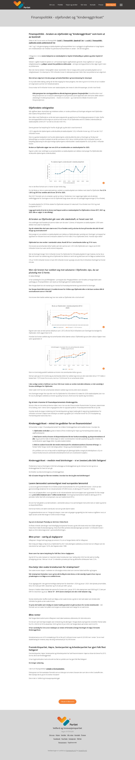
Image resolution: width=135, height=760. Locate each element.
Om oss (52, 5)
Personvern (62, 743)
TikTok (79, 739)
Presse (101, 5)
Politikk (60, 5)
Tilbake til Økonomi (67, 702)
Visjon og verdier (72, 5)
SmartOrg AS (83, 751)
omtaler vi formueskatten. (55, 669)
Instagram (72, 739)
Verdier (63, 735)
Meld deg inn (110, 5)
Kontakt (92, 5)
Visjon (58, 735)
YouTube (64, 739)
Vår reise (84, 5)
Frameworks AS (71, 751)
